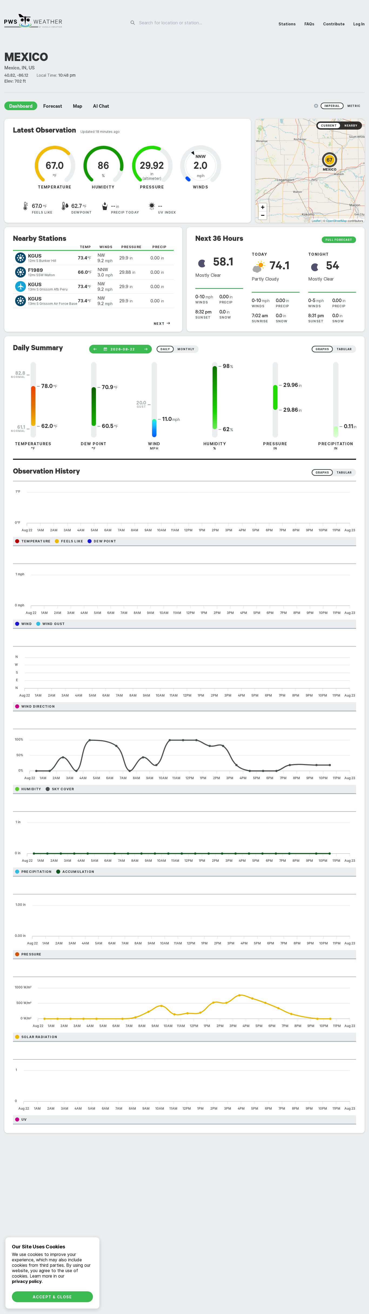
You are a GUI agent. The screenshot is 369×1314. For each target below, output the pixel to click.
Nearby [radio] (350, 125)
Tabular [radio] (344, 472)
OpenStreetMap (336, 220)
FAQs (309, 24)
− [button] (262, 215)
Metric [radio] (353, 105)
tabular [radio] (344, 349)
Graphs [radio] (322, 472)
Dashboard (20, 107)
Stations (287, 24)
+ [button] (262, 207)
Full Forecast (339, 239)
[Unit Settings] (316, 106)
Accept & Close (52, 1297)
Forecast (52, 107)
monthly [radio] (185, 349)
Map (77, 107)
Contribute (334, 24)
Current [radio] (329, 125)
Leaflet (316, 220)
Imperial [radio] (332, 105)
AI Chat (101, 107)
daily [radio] (165, 349)
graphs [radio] (322, 349)
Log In (359, 24)
